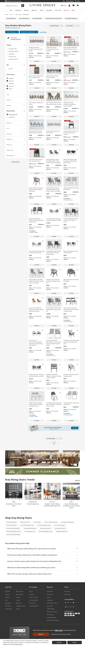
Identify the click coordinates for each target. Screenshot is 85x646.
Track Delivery (8, 606)
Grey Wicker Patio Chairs (12, 525)
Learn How (31, 57)
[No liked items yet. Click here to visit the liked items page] (73, 5)
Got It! (74, 642)
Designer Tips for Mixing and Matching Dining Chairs (52, 505)
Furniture (11, 14)
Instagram (71, 602)
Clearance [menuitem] (66, 10)
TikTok (76, 602)
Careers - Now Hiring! (33, 597)
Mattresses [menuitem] (34, 10)
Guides (13, 501)
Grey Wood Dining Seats (11, 522)
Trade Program (50, 600)
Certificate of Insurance (21, 606)
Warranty (18, 600)
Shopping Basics (33, 501)
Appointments (67, 594)
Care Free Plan (50, 591)
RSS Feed (79, 602)
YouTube (73, 602)
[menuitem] (78, 5)
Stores (78, 1)
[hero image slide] (42, 471)
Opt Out (59, 642)
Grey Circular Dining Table (59, 525)
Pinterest (65, 602)
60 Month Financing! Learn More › (14, 1)
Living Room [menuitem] (18, 10)
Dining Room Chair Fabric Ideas (14, 505)
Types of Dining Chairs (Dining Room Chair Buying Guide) (71, 506)
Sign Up (41, 634)
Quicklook (36, 61)
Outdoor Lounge (18, 14)
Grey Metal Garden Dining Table (13, 528)
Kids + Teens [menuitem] (58, 10)
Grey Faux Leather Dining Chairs (51, 522)
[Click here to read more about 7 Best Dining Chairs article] (32, 491)
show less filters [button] (15, 161)
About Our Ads (50, 606)
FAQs (6, 600)
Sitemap (17, 609)
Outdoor (6, 14)
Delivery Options (70, 1)
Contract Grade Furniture (52, 603)
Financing (18, 597)
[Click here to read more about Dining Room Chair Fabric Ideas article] (13, 491)
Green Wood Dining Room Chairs (45, 531)
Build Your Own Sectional (52, 611)
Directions (7, 597)
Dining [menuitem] (41, 10)
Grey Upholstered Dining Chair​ (30, 528)
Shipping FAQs (8, 603)
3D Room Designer (50, 609)
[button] (40, 53)
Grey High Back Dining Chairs (67, 522)
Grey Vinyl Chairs (37, 522)
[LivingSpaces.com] (42, 5)
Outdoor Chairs (26, 14)
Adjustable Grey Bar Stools (61, 531)
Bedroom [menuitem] (26, 10)
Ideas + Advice (50, 594)
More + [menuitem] (73, 10)
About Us (31, 591)
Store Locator (67, 591)
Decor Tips (52, 501)
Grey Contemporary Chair (29, 531)
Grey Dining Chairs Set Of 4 (45, 528)
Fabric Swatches (50, 614)
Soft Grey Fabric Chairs (25, 522)
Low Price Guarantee (33, 600)
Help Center (7, 591)
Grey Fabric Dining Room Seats (44, 525)
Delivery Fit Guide (19, 591)
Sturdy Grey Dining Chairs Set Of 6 (14, 531)
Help (64, 1)
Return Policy (18, 603)
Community (31, 594)
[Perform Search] (22, 5)
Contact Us (7, 594)
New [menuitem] (11, 10)
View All (77, 480)
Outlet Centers (32, 603)
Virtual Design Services (51, 617)
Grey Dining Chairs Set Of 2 (60, 528)
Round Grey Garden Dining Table (13, 534)
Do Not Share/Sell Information (53, 620)
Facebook (68, 602)
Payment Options (19, 594)
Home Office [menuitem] (49, 10)
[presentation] (56, 25)
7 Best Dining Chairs (33, 504)
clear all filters (43, 32)
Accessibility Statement (34, 606)
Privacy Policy (19, 644)
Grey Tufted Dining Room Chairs (27, 525)
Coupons (48, 597)
